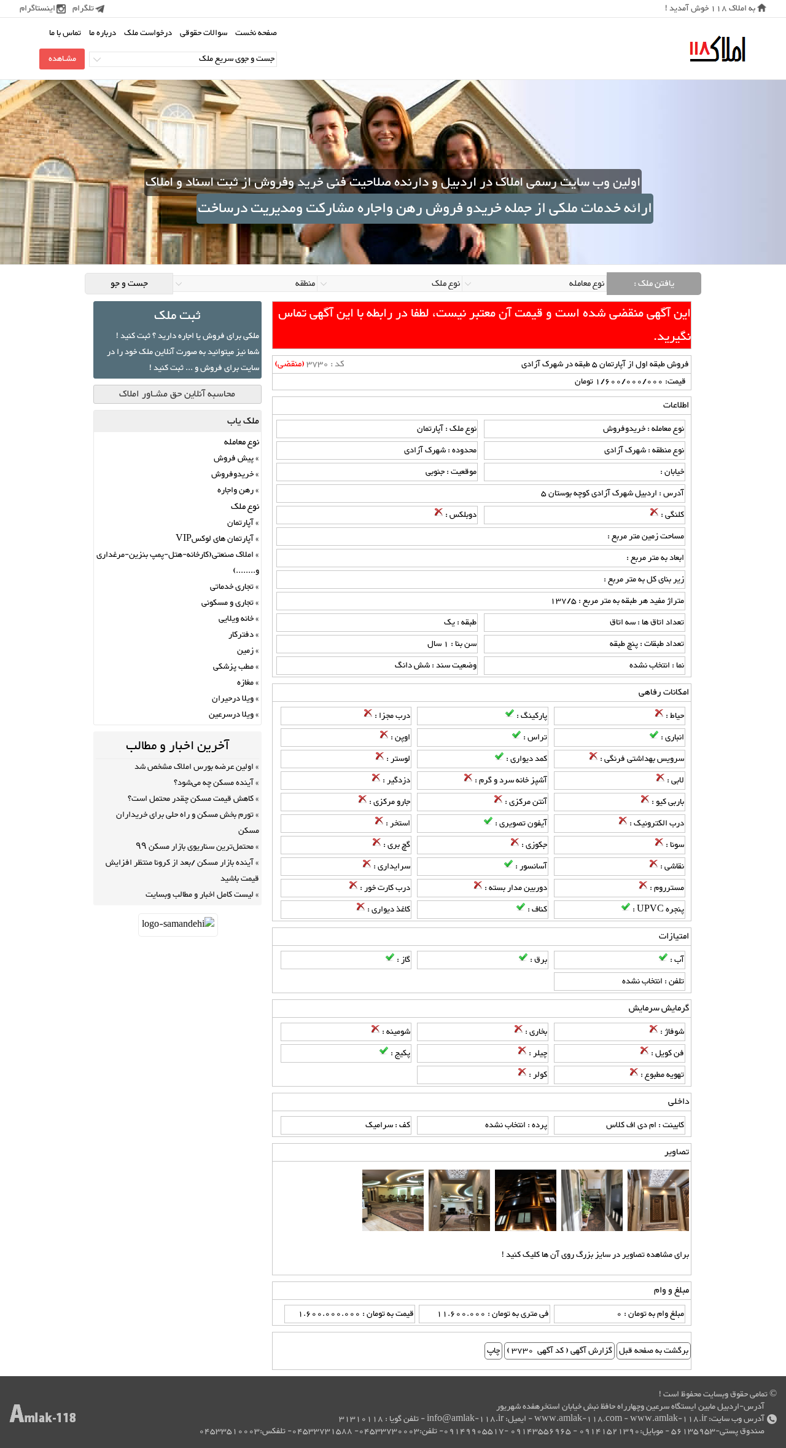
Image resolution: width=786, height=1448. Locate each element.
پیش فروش (234, 458)
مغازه (245, 683)
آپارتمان (240, 523)
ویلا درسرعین (231, 715)
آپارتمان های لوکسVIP (215, 539)
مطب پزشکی (233, 667)
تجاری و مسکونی (227, 603)
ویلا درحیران (233, 699)
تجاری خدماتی (232, 587)
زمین (245, 651)
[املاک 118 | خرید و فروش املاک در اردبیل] (717, 49)
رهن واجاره (235, 490)
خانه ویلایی (236, 619)
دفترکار (241, 635)
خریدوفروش (232, 474)
